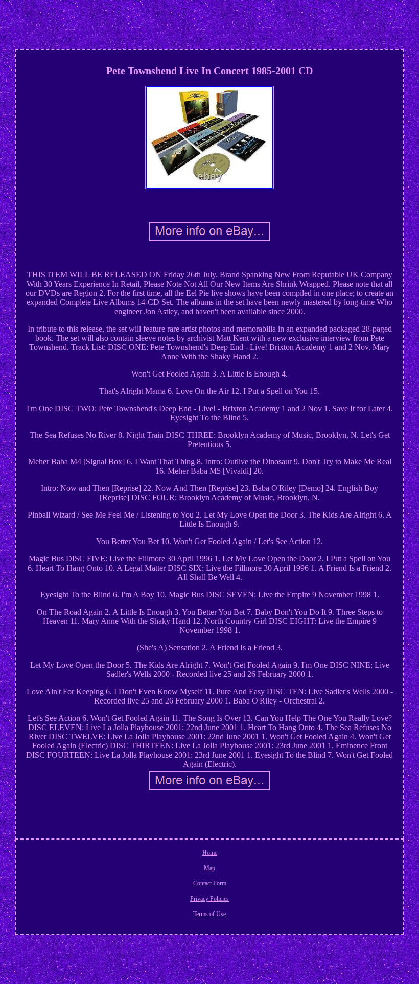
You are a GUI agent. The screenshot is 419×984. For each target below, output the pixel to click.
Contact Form (209, 883)
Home (209, 852)
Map (209, 868)
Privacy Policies (209, 898)
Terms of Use (209, 914)
